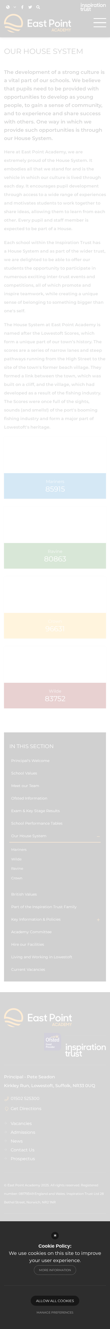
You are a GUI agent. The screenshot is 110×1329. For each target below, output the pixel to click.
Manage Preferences (55, 1312)
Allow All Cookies (55, 1301)
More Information (55, 1270)
